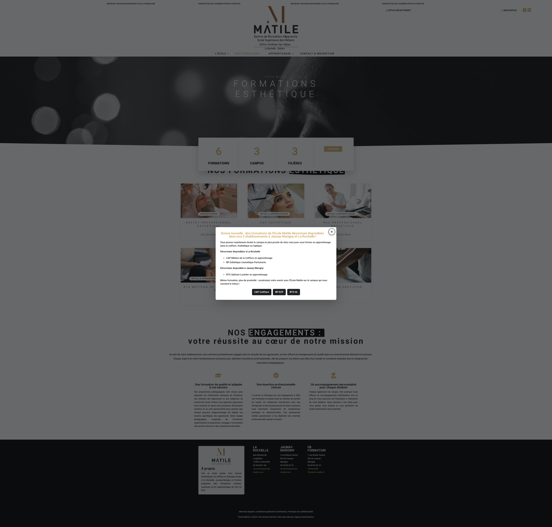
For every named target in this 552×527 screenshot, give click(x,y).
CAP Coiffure (261, 292)
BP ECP (279, 292)
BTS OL (294, 292)
